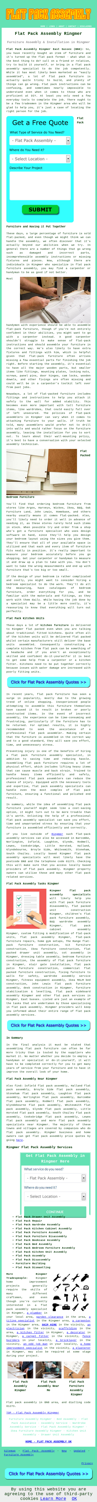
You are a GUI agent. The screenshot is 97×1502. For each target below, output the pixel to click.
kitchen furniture (54, 625)
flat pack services (69, 995)
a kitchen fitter (30, 1332)
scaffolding (68, 1328)
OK (74, 1498)
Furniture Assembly (19, 1454)
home (64, 1071)
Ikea (70, 507)
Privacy (87, 1463)
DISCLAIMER (86, 26)
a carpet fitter (35, 1336)
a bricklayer (66, 1340)
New (64, 1451)
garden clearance (49, 1317)
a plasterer (82, 1348)
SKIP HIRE (49, 1324)
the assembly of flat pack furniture (60, 960)
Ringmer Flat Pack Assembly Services (39, 1147)
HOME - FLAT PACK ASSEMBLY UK (48, 1441)
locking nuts (79, 371)
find (18, 1085)
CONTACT (72, 26)
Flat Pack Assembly (38, 1451)
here (19, 1140)
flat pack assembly (22, 1120)
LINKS (52, 26)
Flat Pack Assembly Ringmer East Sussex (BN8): (45, 49)
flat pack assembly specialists (57, 786)
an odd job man (35, 1344)
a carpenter (81, 1320)
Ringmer (57, 834)
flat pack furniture (66, 76)
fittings (31, 371)
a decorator (76, 1332)
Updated (79, 1451)
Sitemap (10, 1451)
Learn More (53, 1498)
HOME (42, 26)
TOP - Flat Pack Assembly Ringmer (32, 1412)
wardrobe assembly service (67, 976)
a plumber (34, 1313)
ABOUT (62, 26)
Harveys (44, 507)
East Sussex (30, 999)
